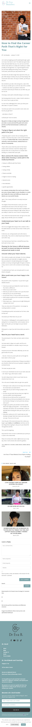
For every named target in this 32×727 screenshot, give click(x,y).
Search (3, 583)
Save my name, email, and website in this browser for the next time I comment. (15, 574)
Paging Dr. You (5, 663)
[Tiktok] (20, 640)
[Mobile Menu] (29, 3)
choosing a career (14, 444)
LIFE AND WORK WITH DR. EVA (16, 506)
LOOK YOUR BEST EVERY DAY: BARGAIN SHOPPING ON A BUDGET (16, 483)
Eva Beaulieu (7, 55)
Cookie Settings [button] (14, 724)
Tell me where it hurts (7, 667)
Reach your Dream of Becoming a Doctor (12, 674)
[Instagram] (17, 640)
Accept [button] (23, 724)
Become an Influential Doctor (9, 672)
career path (7, 444)
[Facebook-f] (11, 640)
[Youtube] (14, 640)
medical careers (22, 444)
